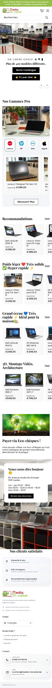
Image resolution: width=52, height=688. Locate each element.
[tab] (10, 145)
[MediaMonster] (15, 594)
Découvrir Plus (26, 201)
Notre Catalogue (26, 70)
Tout (47, 218)
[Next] (47, 85)
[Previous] (41, 85)
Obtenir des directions (20, 496)
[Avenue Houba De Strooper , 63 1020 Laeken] (26, 504)
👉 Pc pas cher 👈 (26, 77)
